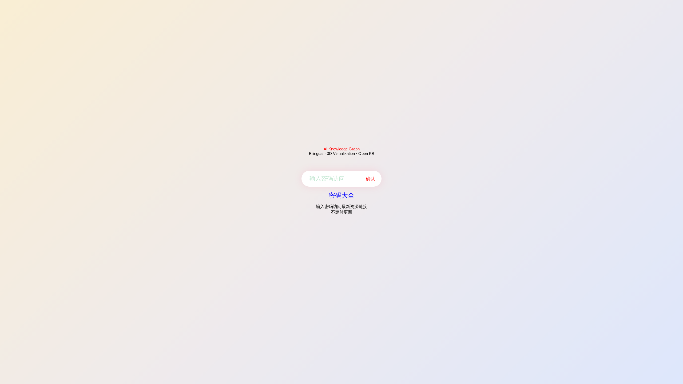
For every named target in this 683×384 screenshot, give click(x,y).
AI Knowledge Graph (342, 149)
